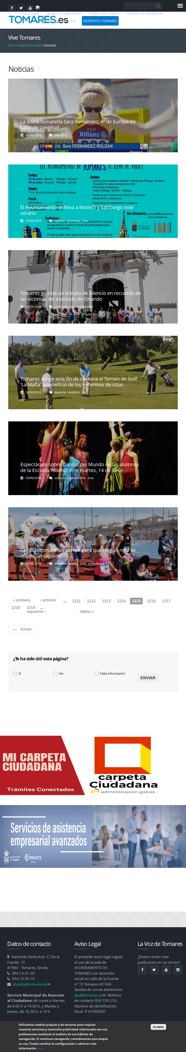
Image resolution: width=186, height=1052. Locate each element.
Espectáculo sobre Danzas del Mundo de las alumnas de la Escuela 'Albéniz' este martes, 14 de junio (79, 467)
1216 (151, 601)
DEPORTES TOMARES (100, 20)
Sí (19, 673)
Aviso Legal (30, 13)
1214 (121, 601)
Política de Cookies (104, 13)
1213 (106, 601)
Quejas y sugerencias (64, 13)
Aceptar (158, 1027)
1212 (91, 601)
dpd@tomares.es (89, 995)
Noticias (36, 45)
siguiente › (36, 611)
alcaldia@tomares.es (31, 984)
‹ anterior (48, 600)
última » (87, 611)
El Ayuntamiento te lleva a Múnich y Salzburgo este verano (76, 210)
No (61, 673)
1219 (30, 608)
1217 (166, 601)
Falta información (112, 673)
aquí (40, 1048)
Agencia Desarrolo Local (56, 20)
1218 (15, 608)
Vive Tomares (18, 45)
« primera (21, 600)
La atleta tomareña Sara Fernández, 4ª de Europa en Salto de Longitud (78, 124)
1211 (76, 601)
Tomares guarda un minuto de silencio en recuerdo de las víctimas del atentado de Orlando (80, 296)
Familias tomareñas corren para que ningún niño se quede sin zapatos (78, 553)
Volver (26, 629)
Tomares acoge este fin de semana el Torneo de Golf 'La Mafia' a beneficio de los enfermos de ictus (78, 381)
